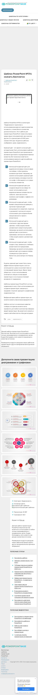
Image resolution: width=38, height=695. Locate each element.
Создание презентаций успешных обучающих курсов (24, 596)
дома (9, 319)
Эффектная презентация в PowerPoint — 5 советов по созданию (23, 580)
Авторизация (7, 10)
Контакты (4, 658)
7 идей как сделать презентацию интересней (23, 636)
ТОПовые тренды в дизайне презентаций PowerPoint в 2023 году (23, 567)
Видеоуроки (5, 669)
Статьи (3, 668)
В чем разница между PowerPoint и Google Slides (23, 592)
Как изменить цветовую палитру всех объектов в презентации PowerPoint (22, 602)
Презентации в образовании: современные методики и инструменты (24, 573)
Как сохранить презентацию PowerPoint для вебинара (23, 617)
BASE (16, 3)
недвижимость (17, 319)
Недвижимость (8, 81)
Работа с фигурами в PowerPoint (21, 626)
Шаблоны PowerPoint (11, 80)
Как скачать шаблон (20, 558)
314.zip (11, 326)
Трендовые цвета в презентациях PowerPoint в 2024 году (23, 586)
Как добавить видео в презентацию (21, 631)
